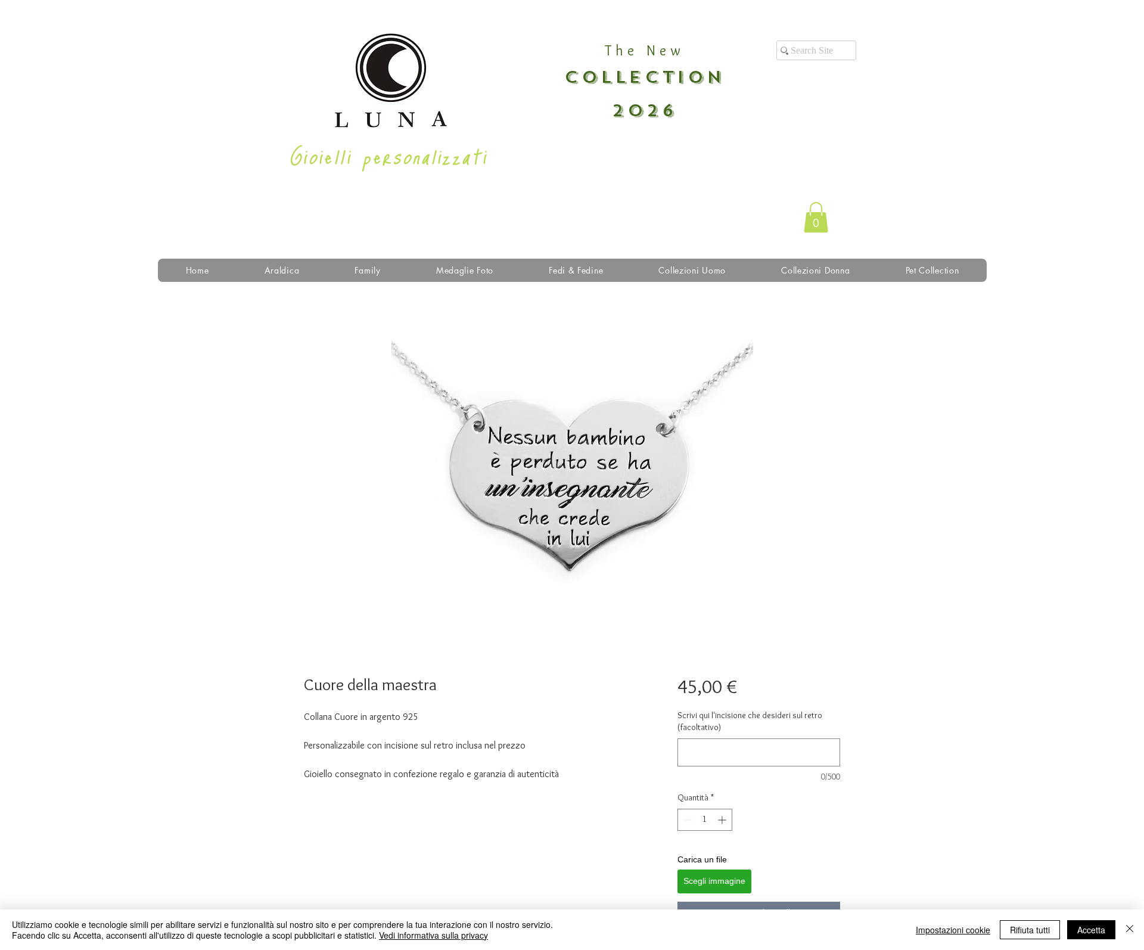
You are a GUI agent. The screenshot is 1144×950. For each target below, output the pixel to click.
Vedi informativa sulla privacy (433, 935)
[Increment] (723, 819)
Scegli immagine (714, 881)
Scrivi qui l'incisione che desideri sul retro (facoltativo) (749, 721)
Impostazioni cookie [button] (953, 930)
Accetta (1091, 930)
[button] (816, 217)
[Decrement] (686, 819)
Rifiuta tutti (1030, 930)
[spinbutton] (705, 819)
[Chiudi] (1130, 929)
